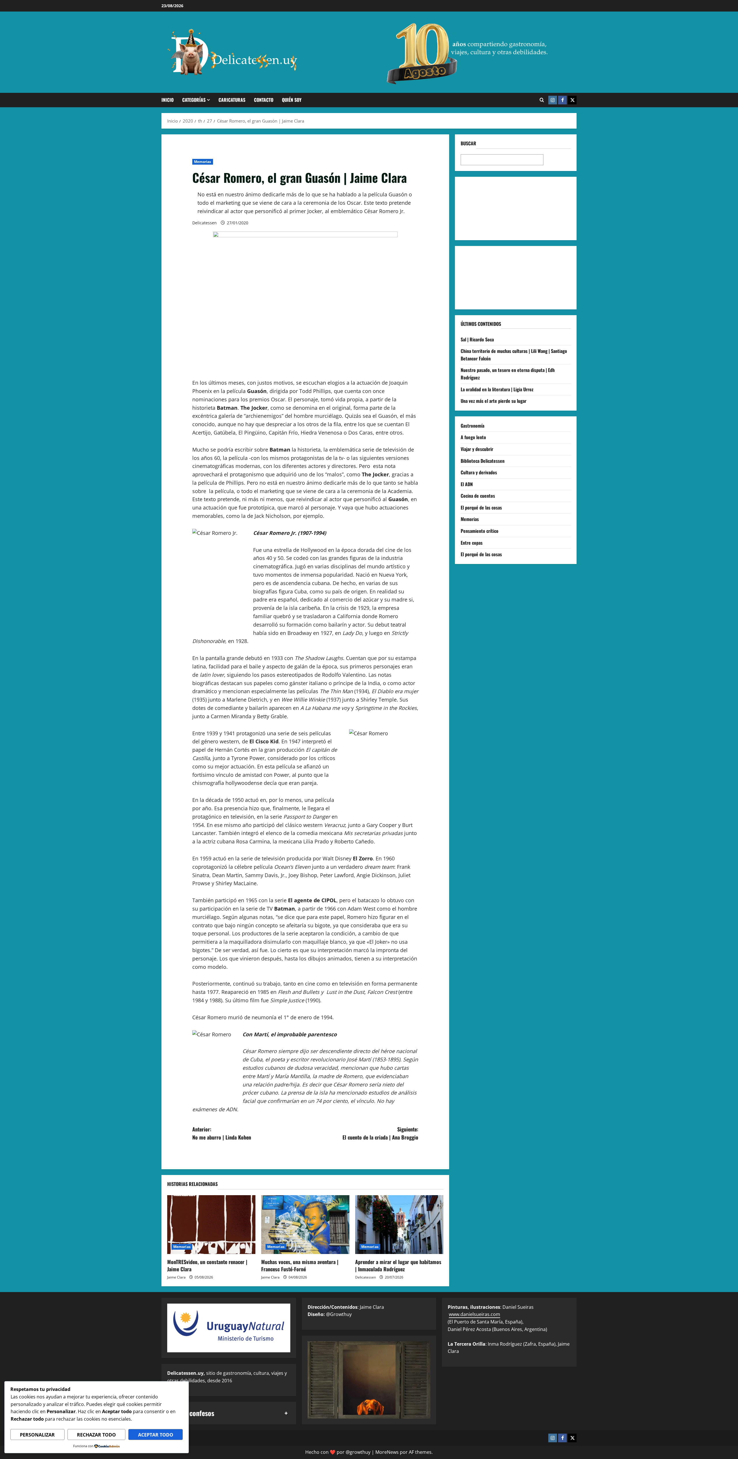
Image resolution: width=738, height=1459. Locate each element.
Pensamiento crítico (479, 530)
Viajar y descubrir (477, 448)
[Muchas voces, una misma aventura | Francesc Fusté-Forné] (305, 1224)
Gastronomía (472, 425)
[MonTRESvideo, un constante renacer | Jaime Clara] (211, 1224)
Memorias (202, 161)
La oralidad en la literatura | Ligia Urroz (497, 389)
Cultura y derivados (479, 472)
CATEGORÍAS (194, 99)
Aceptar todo (155, 1435)
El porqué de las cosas (481, 507)
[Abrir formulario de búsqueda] (542, 100)
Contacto (263, 99)
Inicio (167, 99)
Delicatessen (204, 222)
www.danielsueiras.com (474, 1314)
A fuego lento (473, 437)
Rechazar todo (96, 1435)
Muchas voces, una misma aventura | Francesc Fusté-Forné (299, 1265)
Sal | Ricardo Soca (477, 339)
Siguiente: (380, 1133)
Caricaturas (232, 99)
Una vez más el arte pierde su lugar (493, 400)
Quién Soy (292, 99)
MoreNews (387, 1452)
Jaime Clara (176, 1277)
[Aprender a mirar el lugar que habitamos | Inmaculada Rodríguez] (399, 1224)
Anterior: (221, 1133)
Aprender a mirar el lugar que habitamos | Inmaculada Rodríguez (398, 1265)
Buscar (468, 143)
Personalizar (37, 1435)
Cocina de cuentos (478, 495)
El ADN (467, 483)
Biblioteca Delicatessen (482, 460)
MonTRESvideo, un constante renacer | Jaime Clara (207, 1265)
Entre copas (472, 542)
